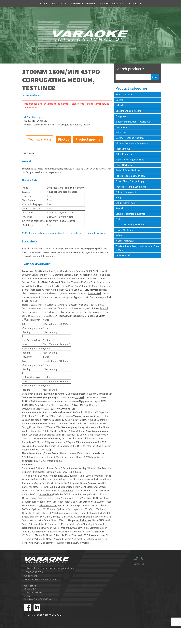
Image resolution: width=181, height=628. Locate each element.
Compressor (122, 116)
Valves (119, 235)
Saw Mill (120, 208)
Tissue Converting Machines (130, 224)
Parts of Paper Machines (128, 170)
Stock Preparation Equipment (131, 213)
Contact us (138, 563)
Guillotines (121, 132)
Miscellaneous (123, 148)
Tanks (119, 219)
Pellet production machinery (130, 175)
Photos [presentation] (63, 139)
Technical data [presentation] (39, 139)
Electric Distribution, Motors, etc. (133, 121)
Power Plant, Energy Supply (130, 181)
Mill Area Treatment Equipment (132, 143)
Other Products (124, 154)
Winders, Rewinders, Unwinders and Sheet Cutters (138, 248)
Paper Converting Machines (130, 159)
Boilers (119, 99)
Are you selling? (112, 3)
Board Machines (31, 95)
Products (59, 3)
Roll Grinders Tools (125, 202)
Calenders (121, 105)
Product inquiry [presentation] (88, 139)
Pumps (119, 197)
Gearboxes (121, 127)
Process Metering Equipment (131, 186)
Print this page (34, 117)
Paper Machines (124, 165)
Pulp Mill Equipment (126, 192)
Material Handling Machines (130, 137)
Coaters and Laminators (128, 110)
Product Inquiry (83, 3)
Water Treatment (125, 240)
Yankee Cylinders (124, 255)
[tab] (40, 139)
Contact (135, 3)
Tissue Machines (124, 230)
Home (44, 3)
